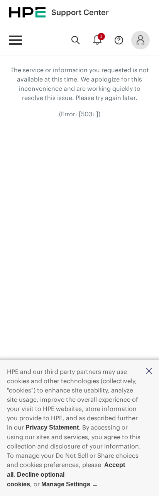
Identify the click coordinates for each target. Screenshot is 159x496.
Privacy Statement (52, 427)
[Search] (75, 40)
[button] (149, 371)
